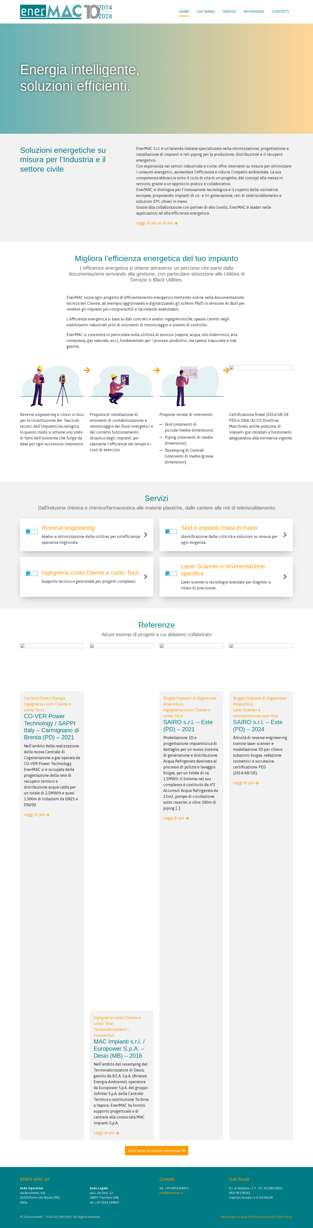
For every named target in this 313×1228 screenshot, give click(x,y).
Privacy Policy (262, 1217)
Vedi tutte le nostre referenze (155, 1150)
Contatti (280, 11)
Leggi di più (34, 814)
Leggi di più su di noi (154, 223)
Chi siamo (206, 11)
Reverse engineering (68, 527)
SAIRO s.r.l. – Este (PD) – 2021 (188, 725)
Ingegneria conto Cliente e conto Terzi (90, 572)
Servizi (229, 11)
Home (184, 11)
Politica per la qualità (235, 1217)
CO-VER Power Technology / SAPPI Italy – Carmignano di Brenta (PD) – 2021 (51, 727)
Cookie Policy (283, 1217)
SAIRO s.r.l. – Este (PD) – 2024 (257, 725)
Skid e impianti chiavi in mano (219, 527)
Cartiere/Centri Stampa (44, 698)
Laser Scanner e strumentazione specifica (223, 570)
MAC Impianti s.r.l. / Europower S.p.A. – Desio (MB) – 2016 (119, 1048)
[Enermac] (66, 11)
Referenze (254, 11)
